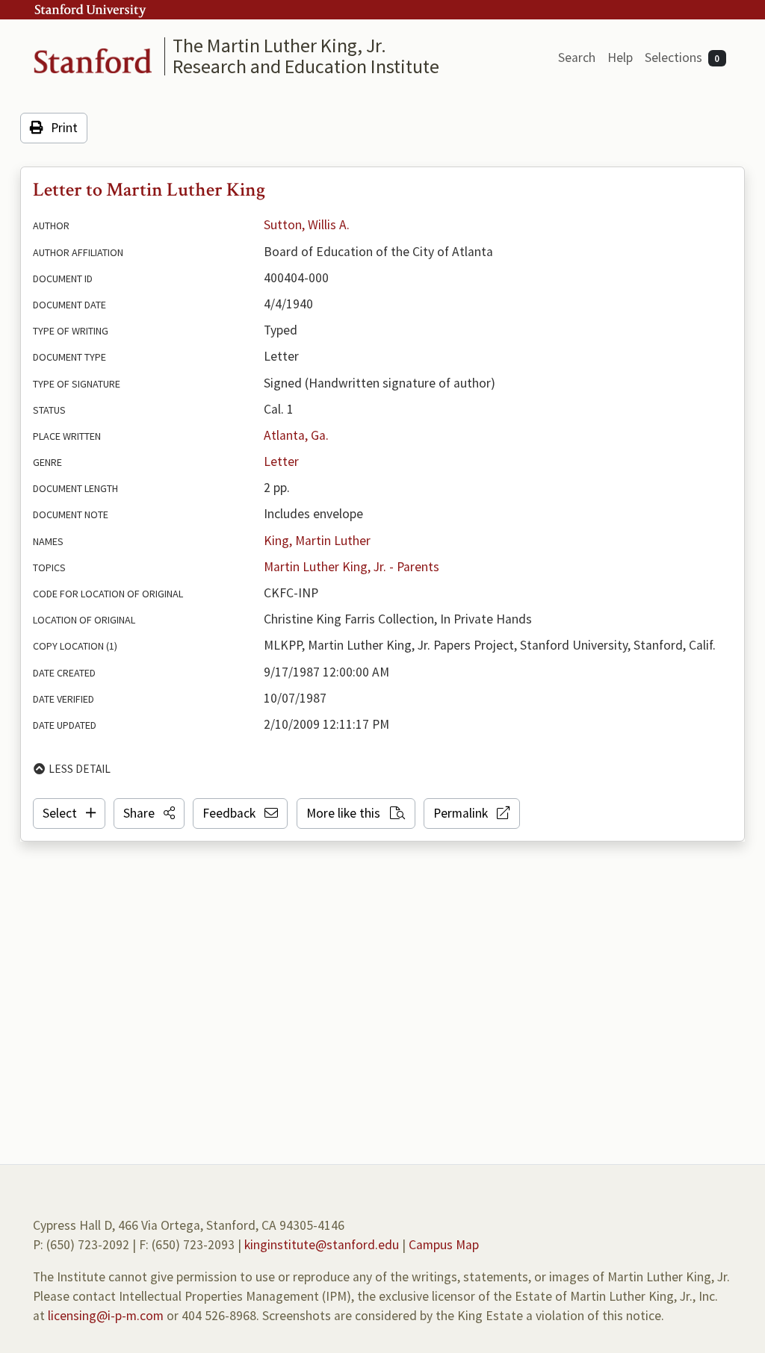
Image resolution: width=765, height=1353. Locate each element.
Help (620, 57)
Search (576, 57)
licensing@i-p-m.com (106, 1315)
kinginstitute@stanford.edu (321, 1245)
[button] (149, 813)
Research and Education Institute (306, 66)
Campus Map (444, 1245)
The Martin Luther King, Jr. (279, 45)
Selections (682, 57)
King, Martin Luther (317, 540)
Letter (281, 461)
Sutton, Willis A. (307, 225)
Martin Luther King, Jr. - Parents (351, 567)
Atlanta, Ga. (296, 435)
